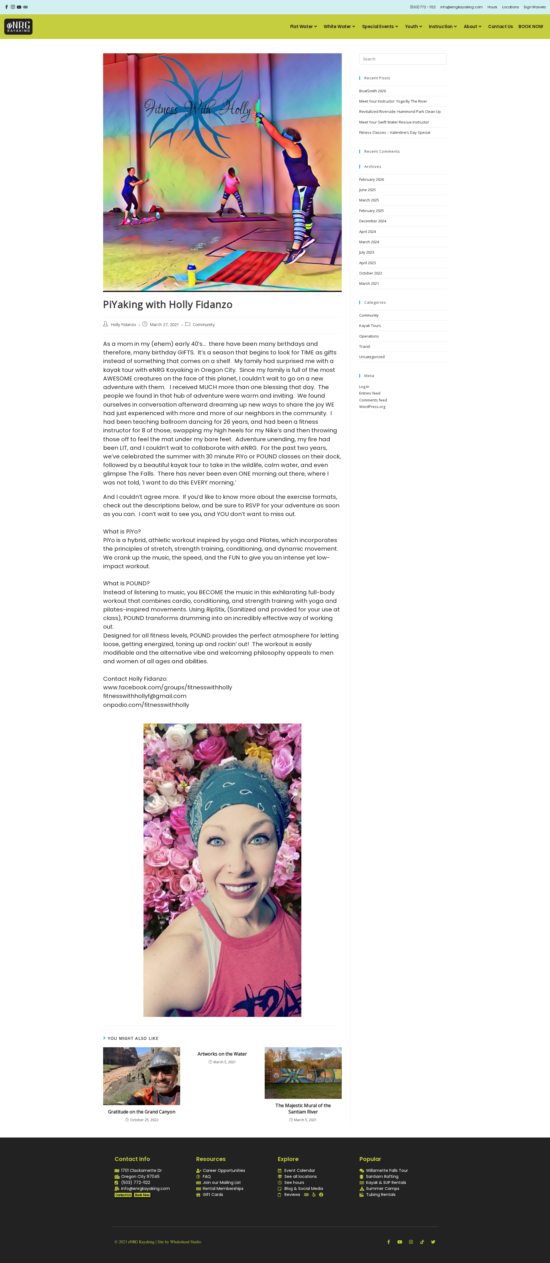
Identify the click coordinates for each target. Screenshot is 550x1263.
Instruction (441, 26)
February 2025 (371, 210)
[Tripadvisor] (306, 1195)
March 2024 (369, 241)
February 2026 (371, 179)
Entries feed (369, 393)
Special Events (378, 26)
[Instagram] (12, 7)
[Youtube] (400, 1242)
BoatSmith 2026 (372, 90)
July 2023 (366, 252)
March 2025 (369, 200)
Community (204, 324)
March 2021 (369, 283)
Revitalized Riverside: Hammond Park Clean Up (400, 111)
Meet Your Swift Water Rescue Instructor (394, 122)
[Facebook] (6, 7)
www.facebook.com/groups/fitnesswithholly (167, 687)
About (470, 26)
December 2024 (372, 220)
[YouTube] (19, 7)
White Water (337, 26)
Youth (411, 26)
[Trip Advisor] (25, 7)
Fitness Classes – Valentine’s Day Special (394, 132)
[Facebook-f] (388, 1242)
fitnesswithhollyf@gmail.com (144, 696)
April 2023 (367, 262)
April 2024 (367, 231)
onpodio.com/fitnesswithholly (146, 705)
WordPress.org (372, 406)
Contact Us (500, 26)
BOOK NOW (530, 26)
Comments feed (373, 400)
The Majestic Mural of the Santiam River (303, 1108)
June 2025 (367, 189)
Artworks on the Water (222, 1054)
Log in (364, 386)
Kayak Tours (370, 325)
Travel (364, 346)
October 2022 (370, 273)
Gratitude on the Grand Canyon (141, 1112)
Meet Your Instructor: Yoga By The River (393, 101)
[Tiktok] (422, 1242)
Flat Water (301, 26)
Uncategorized (372, 356)
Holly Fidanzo (123, 324)
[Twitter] (433, 1242)
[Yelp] (314, 1195)
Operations (369, 336)
